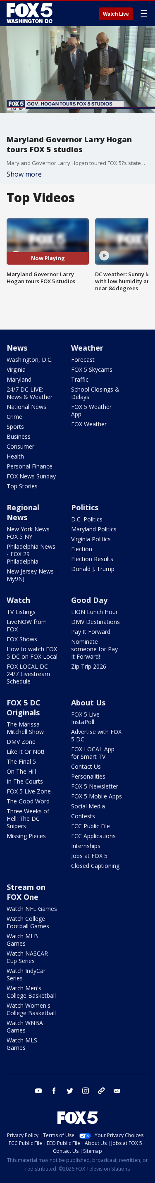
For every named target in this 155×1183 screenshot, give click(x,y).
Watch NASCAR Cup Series (27, 957)
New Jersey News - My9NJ (32, 575)
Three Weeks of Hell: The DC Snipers (28, 818)
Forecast (83, 359)
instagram (85, 1090)
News (17, 348)
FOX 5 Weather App (91, 410)
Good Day (89, 600)
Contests (83, 816)
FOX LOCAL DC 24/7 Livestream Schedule (28, 673)
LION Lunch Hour (94, 612)
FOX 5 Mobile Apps (96, 796)
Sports (15, 426)
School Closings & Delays (95, 393)
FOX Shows (22, 639)
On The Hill (21, 771)
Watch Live (116, 14)
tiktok (101, 1090)
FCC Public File (90, 826)
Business (19, 436)
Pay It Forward (90, 632)
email (117, 1090)
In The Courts (25, 781)
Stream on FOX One (26, 892)
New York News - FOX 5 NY (30, 532)
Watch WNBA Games (25, 1026)
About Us (88, 702)
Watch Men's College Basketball (31, 991)
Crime (14, 417)
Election (81, 549)
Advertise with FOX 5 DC (96, 735)
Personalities (88, 776)
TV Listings (21, 612)
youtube (38, 1090)
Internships (85, 846)
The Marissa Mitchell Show (25, 728)
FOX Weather (89, 424)
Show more (24, 174)
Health (15, 456)
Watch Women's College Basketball (31, 1009)
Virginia (16, 369)
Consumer (20, 446)
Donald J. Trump (92, 569)
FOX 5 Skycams (91, 369)
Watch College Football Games (28, 922)
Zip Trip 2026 (88, 666)
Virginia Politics (91, 539)
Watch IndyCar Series (26, 974)
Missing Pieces (26, 836)
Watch (18, 600)
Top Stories (22, 486)
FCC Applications (93, 836)
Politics (84, 507)
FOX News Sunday (31, 476)
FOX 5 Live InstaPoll (85, 718)
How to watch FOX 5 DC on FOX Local (32, 652)
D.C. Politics (87, 519)
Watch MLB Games (22, 939)
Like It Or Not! (25, 751)
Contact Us (86, 766)
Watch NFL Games (32, 909)
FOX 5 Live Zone (29, 791)
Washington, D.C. (29, 359)
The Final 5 (21, 761)
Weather (87, 348)
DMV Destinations (95, 622)
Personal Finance (29, 466)
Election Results (92, 559)
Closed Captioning (95, 866)
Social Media (88, 806)
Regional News (23, 512)
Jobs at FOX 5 (89, 856)
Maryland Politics (94, 529)
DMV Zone (21, 742)
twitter (69, 1090)
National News (26, 407)
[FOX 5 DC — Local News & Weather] (31, 13)
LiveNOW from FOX (27, 625)
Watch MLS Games (22, 1044)
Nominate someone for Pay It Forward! (94, 649)
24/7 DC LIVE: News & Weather (29, 393)
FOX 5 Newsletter (94, 786)
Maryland (19, 379)
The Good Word (28, 801)
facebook (54, 1090)
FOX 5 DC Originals (24, 707)
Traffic (79, 379)
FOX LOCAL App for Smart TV (92, 752)
